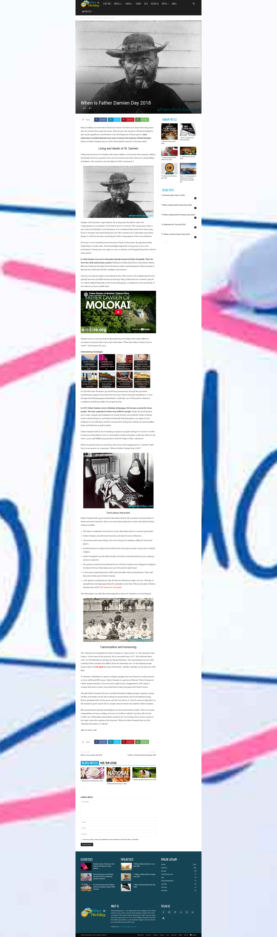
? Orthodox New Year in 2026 (173, 195)
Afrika (164, 4)
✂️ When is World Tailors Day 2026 (175, 234)
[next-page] (85, 788)
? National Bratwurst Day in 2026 (117, 784)
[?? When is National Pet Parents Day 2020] (169, 151)
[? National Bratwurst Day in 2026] (118, 774)
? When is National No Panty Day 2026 (176, 205)
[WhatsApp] (192, 912)
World (174, 4)
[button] (193, 4)
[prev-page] (82, 788)
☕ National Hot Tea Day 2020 (173, 224)
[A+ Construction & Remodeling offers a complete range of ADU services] (86, 887)
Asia (146, 4)
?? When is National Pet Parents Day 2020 (178, 215)
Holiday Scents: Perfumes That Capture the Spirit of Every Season (103, 866)
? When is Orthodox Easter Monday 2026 (141, 755)
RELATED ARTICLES (90, 763)
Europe (138, 4)
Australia (155, 4)
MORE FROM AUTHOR (108, 763)
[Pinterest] (175, 912)
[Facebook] (163, 912)
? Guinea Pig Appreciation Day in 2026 (144, 779)
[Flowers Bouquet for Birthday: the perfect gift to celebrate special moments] (86, 877)
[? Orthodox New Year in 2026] (169, 131)
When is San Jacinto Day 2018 (91, 755)
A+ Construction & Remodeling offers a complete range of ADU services (104, 887)
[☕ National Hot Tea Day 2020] (188, 151)
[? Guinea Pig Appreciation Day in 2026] (144, 772)
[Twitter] (187, 912)
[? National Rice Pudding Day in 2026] (92, 773)
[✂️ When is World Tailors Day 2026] (169, 168)
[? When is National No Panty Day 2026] (188, 129)
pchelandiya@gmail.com (127, 927)
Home (83, 18)
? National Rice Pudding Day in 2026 (92, 781)
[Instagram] (169, 912)
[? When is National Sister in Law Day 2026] (126, 866)
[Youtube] (163, 918)
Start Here (107, 4)
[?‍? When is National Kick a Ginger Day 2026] (126, 877)
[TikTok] (181, 912)
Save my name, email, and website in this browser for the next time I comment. (111, 839)
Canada (128, 4)
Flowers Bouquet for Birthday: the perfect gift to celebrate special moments (103, 876)
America (117, 4)
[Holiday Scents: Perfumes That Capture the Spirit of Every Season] (86, 866)
